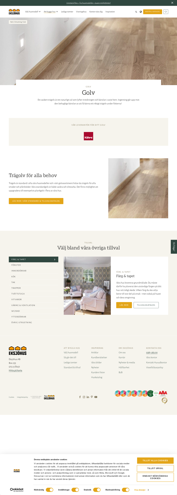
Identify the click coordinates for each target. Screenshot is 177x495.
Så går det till (70, 357)
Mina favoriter (165, 11)
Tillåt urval (155, 468)
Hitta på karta (15, 370)
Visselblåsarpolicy (154, 367)
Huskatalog (96, 377)
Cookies (11, 397)
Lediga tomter (67, 12)
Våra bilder (96, 362)
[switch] (75, 490)
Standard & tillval (72, 367)
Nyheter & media (127, 362)
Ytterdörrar (18, 317)
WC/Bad (15, 311)
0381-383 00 (152, 352)
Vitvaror (16, 299)
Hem (11, 22)
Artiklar (94, 352)
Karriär (122, 357)
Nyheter (95, 367)
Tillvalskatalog (146, 305)
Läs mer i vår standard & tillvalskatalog (36, 201)
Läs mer (124, 305)
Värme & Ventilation (23, 305)
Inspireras (97, 348)
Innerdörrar (19, 271)
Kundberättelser (99, 357)
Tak (13, 282)
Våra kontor (151, 357)
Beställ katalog (152, 11)
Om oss (122, 352)
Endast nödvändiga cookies (155, 477)
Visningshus (81, 12)
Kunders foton (98, 372)
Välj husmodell (31, 12)
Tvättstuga (18, 294)
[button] (172, 3)
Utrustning (18, 22)
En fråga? (174, 246)
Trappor (16, 288)
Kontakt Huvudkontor (156, 362)
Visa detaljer (140, 490)
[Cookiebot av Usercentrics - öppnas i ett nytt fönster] (16, 490)
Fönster (16, 265)
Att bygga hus (49, 12)
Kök (13, 277)
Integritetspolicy (22, 397)
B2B (120, 372)
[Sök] (136, 11)
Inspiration (110, 12)
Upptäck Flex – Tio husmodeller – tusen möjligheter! (88, 3)
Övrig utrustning (21, 322)
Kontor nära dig (95, 12)
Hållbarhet (124, 367)
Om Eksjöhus (126, 348)
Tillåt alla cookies (155, 460)
